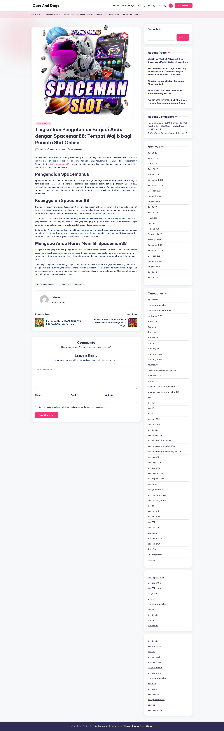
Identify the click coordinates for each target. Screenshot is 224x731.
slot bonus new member (159, 440)
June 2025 (153, 212)
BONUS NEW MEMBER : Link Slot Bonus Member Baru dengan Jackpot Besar (167, 101)
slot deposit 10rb (156, 478)
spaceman (153, 533)
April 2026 (153, 169)
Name (38, 395)
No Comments (76, 150)
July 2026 (152, 153)
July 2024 (152, 272)
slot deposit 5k (155, 710)
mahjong (152, 343)
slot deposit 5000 (156, 577)
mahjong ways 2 (156, 359)
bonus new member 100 (159, 310)
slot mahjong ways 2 (158, 500)
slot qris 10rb (154, 516)
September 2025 (156, 196)
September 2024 (156, 261)
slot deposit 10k (155, 473)
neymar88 (153, 365)
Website (109, 395)
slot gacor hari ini (156, 489)
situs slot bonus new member (162, 386)
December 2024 (155, 245)
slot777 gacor (155, 588)
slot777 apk (153, 527)
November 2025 (156, 185)
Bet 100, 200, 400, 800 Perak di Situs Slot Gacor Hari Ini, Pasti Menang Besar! (167, 126)
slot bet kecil (154, 424)
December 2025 (155, 180)
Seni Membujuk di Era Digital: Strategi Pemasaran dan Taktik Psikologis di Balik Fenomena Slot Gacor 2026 (167, 71)
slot (149, 397)
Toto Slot (152, 549)
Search (153, 29)
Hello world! (181, 133)
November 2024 (156, 250)
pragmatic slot (155, 667)
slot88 (151, 609)
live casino (153, 337)
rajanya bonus (154, 123)
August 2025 (154, 201)
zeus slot (152, 560)
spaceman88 (78, 284)
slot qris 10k (153, 511)
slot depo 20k (154, 462)
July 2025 (152, 207)
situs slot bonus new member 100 (164, 392)
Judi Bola (152, 327)
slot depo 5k (154, 468)
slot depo (152, 689)
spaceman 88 (65, 284)
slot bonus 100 (155, 435)
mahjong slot (154, 348)
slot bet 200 (154, 419)
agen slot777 (154, 299)
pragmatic (153, 593)
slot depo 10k (154, 457)
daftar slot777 (155, 316)
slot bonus (153, 430)
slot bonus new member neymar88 (164, 451)
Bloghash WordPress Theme (138, 726)
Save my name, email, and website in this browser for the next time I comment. (71, 407)
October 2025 (155, 191)
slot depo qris (154, 673)
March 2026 (153, 174)
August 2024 (154, 266)
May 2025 (153, 218)
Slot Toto (152, 599)
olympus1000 (154, 375)
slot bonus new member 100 (161, 446)
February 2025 (155, 234)
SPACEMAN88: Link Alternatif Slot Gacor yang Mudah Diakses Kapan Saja (168, 60)
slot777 (151, 522)
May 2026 (153, 163)
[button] (183, 5)
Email (74, 395)
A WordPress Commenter (160, 133)
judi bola (152, 683)
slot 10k (151, 403)
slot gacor (153, 484)
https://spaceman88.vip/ (61, 164)
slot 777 (152, 413)
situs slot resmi (155, 662)
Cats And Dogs (46, 5)
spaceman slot (155, 538)
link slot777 (153, 332)
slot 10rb (152, 408)
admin (56, 297)
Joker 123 (152, 321)
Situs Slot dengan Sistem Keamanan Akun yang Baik (166, 82)
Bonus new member (157, 678)
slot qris (152, 506)
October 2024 (155, 256)
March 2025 (153, 229)
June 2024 (153, 277)
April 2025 (153, 223)
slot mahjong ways (157, 495)
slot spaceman (155, 646)
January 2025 (154, 239)
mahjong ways (155, 354)
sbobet (151, 381)
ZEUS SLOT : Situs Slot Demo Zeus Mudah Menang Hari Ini (165, 92)
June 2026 (153, 158)
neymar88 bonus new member (162, 370)
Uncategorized (43, 123)
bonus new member (157, 305)
